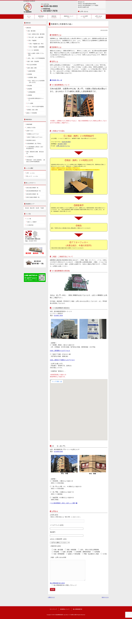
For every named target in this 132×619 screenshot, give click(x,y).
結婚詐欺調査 (31, 71)
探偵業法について (64, 609)
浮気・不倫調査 (32, 40)
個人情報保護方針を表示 (57, 583)
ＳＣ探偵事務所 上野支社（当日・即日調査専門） (35, 147)
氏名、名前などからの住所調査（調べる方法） (36, 81)
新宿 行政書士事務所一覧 (32, 197)
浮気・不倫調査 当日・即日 (36, 43)
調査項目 (28, 27)
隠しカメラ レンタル (32, 176)
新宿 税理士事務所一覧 (32, 194)
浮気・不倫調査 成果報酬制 (36, 47)
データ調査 (30, 103)
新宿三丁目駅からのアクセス (34, 137)
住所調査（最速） (33, 77)
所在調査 (29, 85)
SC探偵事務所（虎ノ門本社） (34, 143)
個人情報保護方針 (77, 609)
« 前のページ (51, 597)
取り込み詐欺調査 (32, 64)
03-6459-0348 (58, 451)
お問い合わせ (84, 11)
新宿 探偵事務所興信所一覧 (33, 191)
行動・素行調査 (31, 31)
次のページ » (105, 597)
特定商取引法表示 (31, 140)
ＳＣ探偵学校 (29, 156)
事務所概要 (29, 124)
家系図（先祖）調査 (32, 109)
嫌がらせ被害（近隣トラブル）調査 (36, 54)
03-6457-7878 (50, 11)
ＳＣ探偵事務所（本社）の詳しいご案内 (63, 503)
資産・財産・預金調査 (33, 61)
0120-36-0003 (50, 6)
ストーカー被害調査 (33, 50)
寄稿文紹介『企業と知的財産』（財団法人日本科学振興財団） (35, 160)
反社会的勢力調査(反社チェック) (36, 99)
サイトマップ (53, 609)
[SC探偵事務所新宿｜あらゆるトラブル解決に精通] (28, 12)
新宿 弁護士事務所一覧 (32, 187)
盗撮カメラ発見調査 (31, 113)
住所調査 (29, 74)
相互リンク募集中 (32, 222)
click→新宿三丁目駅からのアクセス (62, 360)
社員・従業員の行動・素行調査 (36, 34)
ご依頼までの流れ (31, 127)
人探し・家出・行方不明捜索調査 (36, 58)
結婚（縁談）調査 (32, 68)
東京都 (27, 208)
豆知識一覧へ (56, 80)
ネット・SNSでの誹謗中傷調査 (36, 106)
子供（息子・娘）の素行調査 (35, 37)
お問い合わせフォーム (63, 146)
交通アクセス (29, 130)
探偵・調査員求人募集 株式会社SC (35, 152)
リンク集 (28, 218)
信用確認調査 (31, 92)
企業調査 (29, 95)
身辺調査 (29, 88)
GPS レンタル (30, 173)
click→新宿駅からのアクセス (60, 350)
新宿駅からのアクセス (33, 134)
